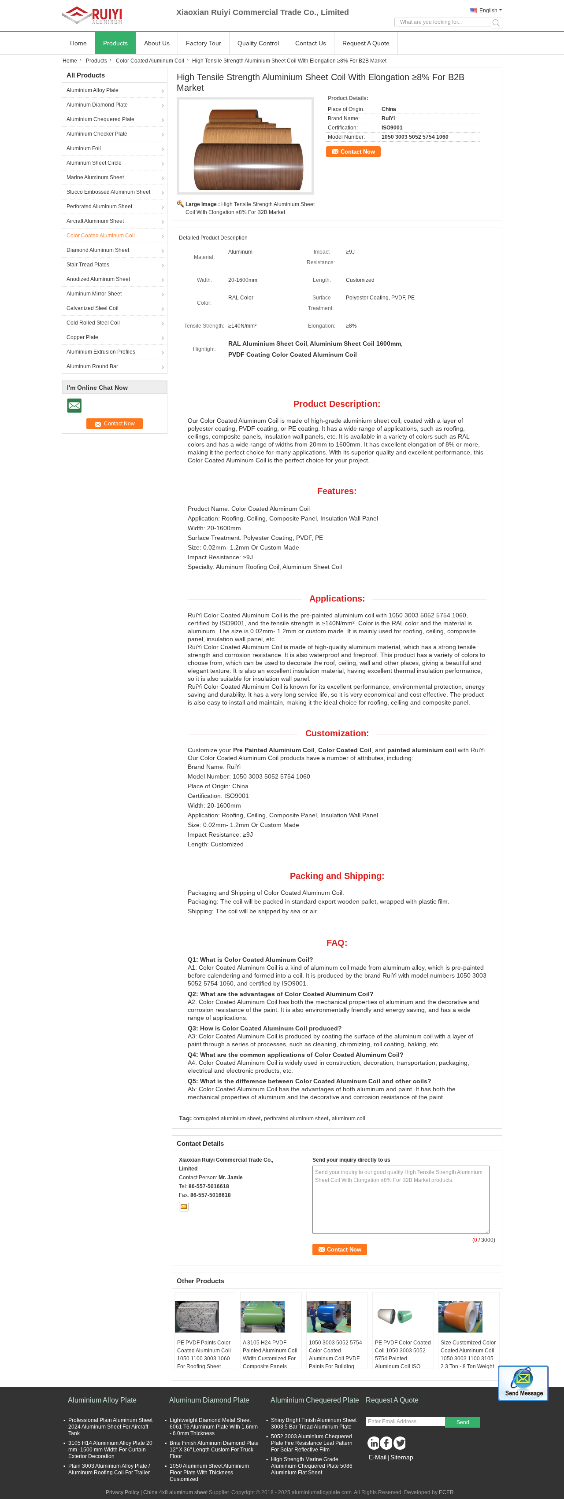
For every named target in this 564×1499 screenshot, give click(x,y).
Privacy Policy (122, 1492)
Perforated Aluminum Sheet (99, 206)
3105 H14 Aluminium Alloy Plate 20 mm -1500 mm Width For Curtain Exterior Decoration (110, 1449)
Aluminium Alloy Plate (93, 90)
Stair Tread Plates (88, 265)
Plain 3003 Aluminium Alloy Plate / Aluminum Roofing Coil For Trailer (109, 1469)
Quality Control (258, 43)
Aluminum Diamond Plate (97, 105)
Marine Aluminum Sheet (95, 177)
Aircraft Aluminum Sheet (95, 221)
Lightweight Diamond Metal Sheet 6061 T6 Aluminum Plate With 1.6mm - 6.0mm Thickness (214, 1426)
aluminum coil (348, 1118)
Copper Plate (82, 337)
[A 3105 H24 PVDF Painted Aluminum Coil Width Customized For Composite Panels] (271, 1317)
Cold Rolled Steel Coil (93, 323)
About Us (157, 43)
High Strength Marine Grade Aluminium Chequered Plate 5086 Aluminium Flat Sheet (311, 1466)
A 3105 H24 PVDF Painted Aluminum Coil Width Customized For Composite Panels (270, 1355)
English (488, 10)
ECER (446, 1492)
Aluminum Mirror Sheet (94, 294)
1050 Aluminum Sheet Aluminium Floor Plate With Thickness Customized (209, 1472)
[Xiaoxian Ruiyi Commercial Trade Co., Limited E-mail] (184, 1206)
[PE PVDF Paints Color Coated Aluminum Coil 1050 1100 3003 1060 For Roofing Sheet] (205, 1317)
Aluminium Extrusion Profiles (101, 352)
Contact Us (310, 43)
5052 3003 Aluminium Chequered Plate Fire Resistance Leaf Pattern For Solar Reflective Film (311, 1443)
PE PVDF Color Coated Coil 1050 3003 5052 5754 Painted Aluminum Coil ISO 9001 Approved (403, 1358)
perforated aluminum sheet (296, 1118)
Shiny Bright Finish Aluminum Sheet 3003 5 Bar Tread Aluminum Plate (313, 1423)
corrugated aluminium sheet (226, 1118)
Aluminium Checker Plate (97, 134)
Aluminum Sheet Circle (94, 163)
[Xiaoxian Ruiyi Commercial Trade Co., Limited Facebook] (385, 1443)
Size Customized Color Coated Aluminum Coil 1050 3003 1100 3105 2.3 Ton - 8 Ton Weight (468, 1355)
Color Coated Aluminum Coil (150, 61)
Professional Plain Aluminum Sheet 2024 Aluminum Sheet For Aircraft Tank (110, 1426)
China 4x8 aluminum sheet (175, 1492)
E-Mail (377, 1457)
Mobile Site (384, 1468)
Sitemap (401, 1457)
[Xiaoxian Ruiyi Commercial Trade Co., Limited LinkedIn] (372, 1443)
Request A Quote (366, 43)
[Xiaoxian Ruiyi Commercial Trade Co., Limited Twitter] (398, 1443)
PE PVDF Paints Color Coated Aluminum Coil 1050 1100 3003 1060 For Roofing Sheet (204, 1355)
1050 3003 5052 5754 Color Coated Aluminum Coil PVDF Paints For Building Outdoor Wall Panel (335, 1358)
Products (115, 43)
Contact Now (358, 151)
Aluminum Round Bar (92, 366)
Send (462, 1422)
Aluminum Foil (84, 148)
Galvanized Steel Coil (93, 308)
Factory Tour (203, 43)
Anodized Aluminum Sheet (98, 279)
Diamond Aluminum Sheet (98, 250)
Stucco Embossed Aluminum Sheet (108, 192)
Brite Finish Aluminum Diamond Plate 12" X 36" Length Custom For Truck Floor (214, 1449)
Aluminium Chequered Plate (100, 119)
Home (78, 43)
